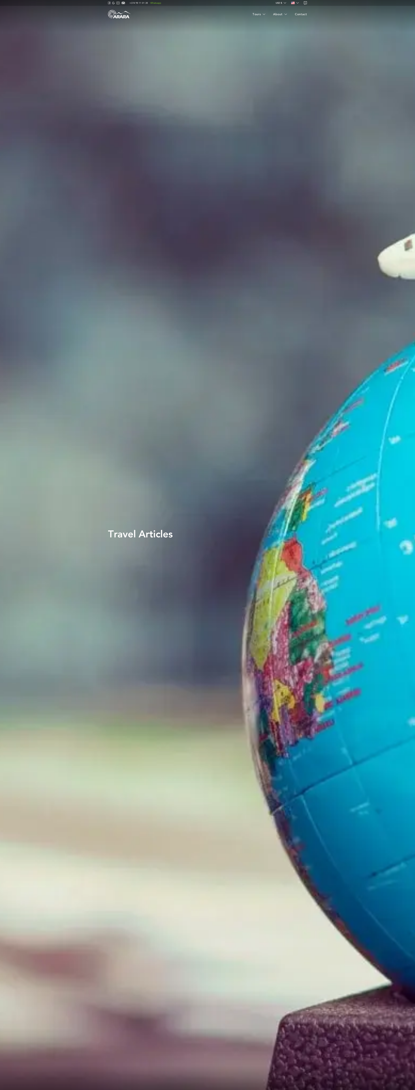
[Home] (119, 14)
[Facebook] (109, 3)
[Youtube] (118, 3)
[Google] (113, 3)
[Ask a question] (305, 3)
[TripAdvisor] (123, 3)
